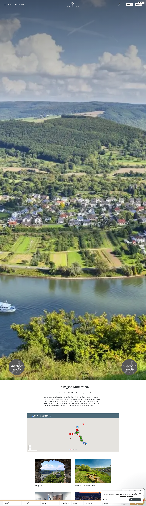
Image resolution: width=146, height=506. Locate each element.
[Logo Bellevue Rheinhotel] (73, 5)
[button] (123, 4)
